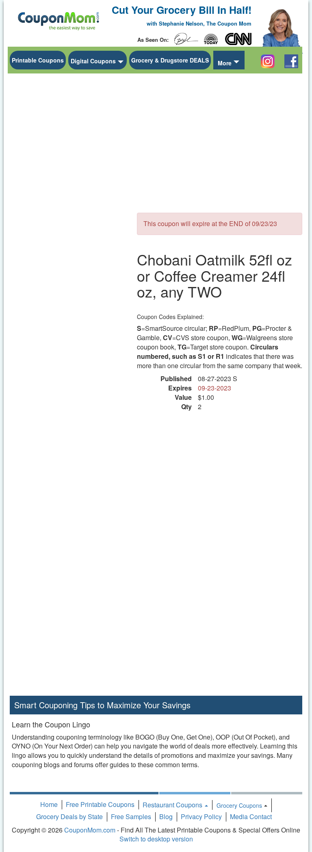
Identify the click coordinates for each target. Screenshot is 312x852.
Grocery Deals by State (69, 816)
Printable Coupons (38, 60)
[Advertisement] (71, 199)
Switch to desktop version (156, 838)
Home (49, 804)
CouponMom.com (89, 830)
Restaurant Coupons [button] (173, 804)
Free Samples (131, 816)
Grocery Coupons (239, 805)
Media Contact (251, 816)
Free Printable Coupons (100, 804)
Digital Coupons (93, 61)
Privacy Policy (201, 816)
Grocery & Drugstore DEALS (170, 60)
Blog (166, 816)
